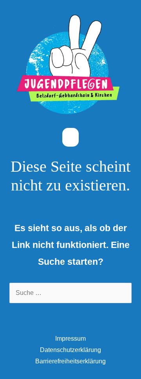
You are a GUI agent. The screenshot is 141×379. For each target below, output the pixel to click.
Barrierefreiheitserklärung (70, 361)
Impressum (70, 338)
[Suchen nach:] (70, 292)
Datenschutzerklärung (70, 350)
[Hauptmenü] (70, 137)
